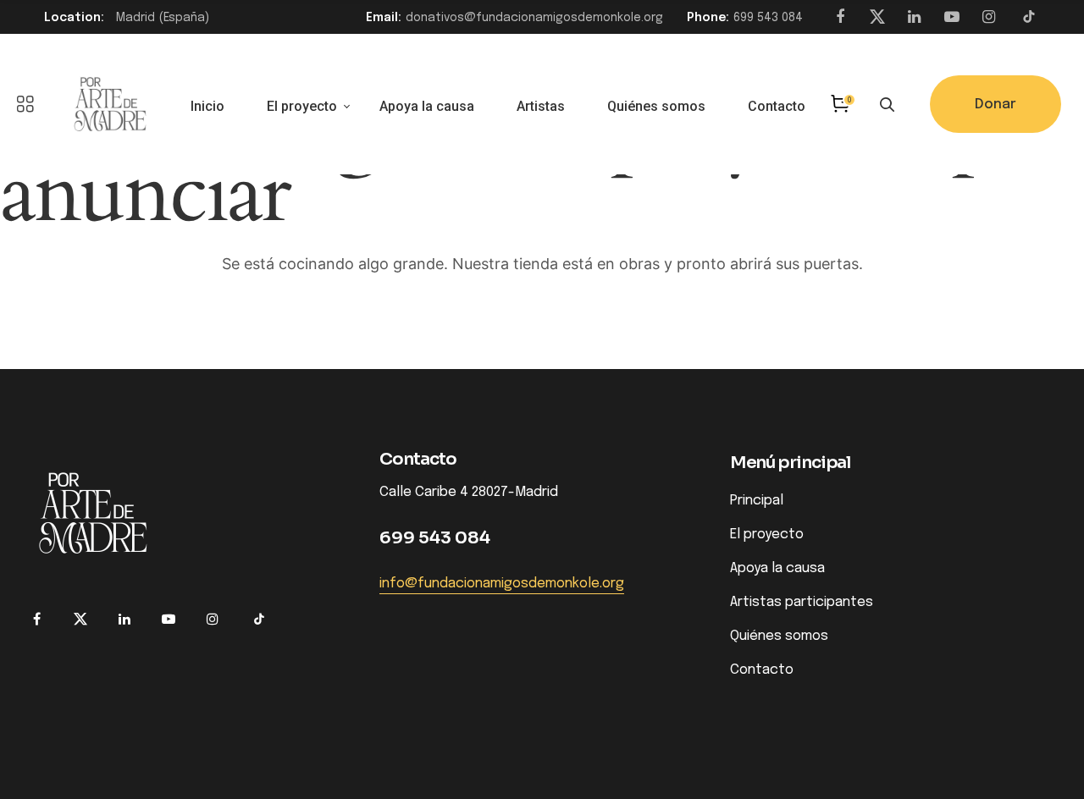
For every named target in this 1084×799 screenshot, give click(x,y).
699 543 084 (768, 18)
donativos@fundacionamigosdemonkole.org (534, 18)
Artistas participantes (801, 602)
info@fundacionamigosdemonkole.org (501, 584)
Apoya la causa (426, 106)
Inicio (207, 106)
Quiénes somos (656, 106)
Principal (756, 500)
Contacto (776, 106)
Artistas (541, 106)
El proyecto (302, 106)
